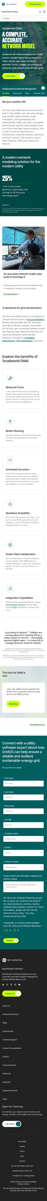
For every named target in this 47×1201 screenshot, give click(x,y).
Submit (9, 940)
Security (22, 1161)
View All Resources (37, 725)
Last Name (8, 792)
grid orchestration (35, 319)
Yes (10, 930)
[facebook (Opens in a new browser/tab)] (11, 984)
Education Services (10, 1090)
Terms (22, 1156)
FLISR (14, 607)
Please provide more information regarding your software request (22, 877)
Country (7, 847)
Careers (6, 1057)
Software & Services (10, 1014)
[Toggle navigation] (44, 12)
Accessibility (22, 1141)
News (5, 1099)
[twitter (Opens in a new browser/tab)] (7, 984)
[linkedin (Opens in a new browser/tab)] (3, 984)
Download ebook (10, 294)
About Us (6, 1006)
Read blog (13, 704)
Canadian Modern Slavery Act (22, 1171)
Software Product (11, 862)
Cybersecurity (8, 1031)
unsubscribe (8, 916)
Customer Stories (9, 1065)
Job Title (7, 820)
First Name (8, 778)
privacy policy (18, 913)
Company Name (10, 833)
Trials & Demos (35, 4)
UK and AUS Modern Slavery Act (22, 1166)
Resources (7, 1073)
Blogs (5, 1023)
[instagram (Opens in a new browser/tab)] (15, 984)
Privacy (22, 1151)
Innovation (7, 1082)
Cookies (22, 1146)
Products (6, 18)
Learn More (10, 76)
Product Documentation (12, 1048)
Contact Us (10, 994)
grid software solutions (15, 605)
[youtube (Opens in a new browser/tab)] (19, 984)
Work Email (8, 806)
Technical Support (10, 1040)
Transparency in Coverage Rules (23, 1176)
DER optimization (24, 340)
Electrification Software (10, 12)
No (18, 930)
